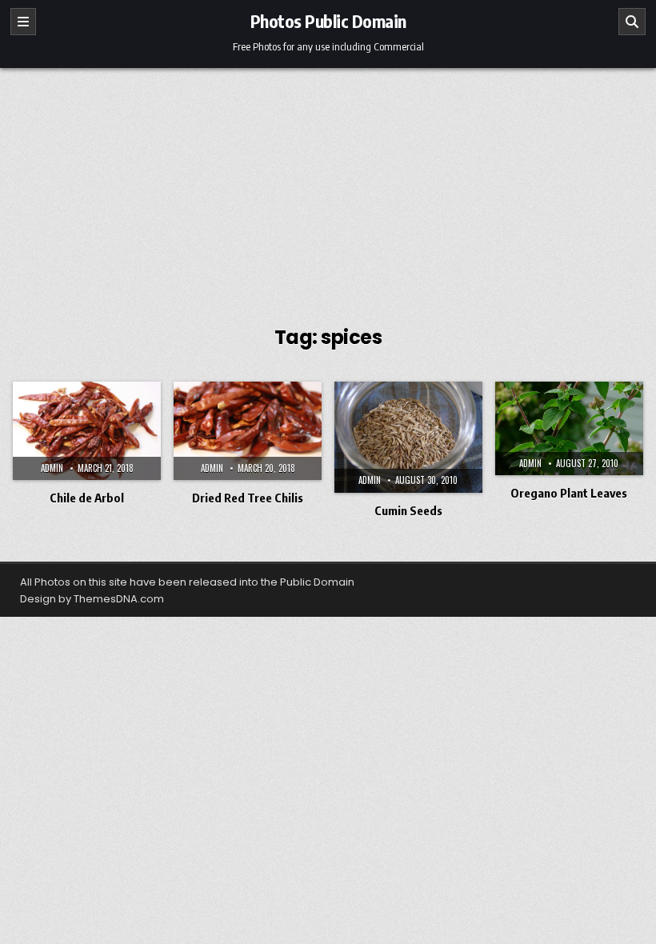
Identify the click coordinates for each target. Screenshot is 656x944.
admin (52, 468)
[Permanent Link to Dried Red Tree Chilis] (248, 431)
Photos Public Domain (328, 21)
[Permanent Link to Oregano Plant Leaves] (569, 428)
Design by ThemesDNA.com (92, 598)
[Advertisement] (328, 188)
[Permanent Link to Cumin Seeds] (408, 437)
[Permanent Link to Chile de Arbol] (87, 431)
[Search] (632, 21)
